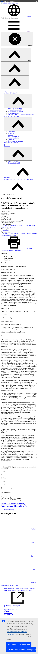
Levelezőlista (11, 139)
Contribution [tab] (7, 260)
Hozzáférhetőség (9, 509)
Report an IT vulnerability (11, 607)
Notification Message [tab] (10, 257)
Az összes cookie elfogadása (19, 644)
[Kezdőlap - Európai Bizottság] (9, 3)
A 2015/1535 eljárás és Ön (11, 116)
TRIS (5, 91)
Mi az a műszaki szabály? (15, 110)
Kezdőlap (7, 177)
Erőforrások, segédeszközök (12, 605)
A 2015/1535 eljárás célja (15, 108)
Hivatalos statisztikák (14, 136)
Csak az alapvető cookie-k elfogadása (22, 650)
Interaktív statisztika (13, 138)
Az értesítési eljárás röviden (15, 111)
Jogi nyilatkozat (8, 614)
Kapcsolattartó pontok (14, 163)
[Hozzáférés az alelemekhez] (18, 101)
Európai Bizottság (13, 161)
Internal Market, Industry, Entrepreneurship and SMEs (14, 505)
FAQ (5, 144)
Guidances (11, 133)
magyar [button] (29, 16)
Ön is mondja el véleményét (15, 141)
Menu (28, 31)
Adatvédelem (8, 613)
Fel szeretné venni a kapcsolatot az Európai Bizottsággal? (20, 588)
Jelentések (10, 135)
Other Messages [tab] (8, 258)
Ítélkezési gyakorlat (13, 113)
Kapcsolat (7, 146)
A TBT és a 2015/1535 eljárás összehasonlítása (21, 114)
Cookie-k (6, 611)
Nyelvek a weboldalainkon (11, 609)
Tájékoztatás (11, 131)
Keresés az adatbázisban (11, 142)
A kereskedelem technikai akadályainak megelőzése (18, 179)
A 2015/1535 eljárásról (10, 93)
